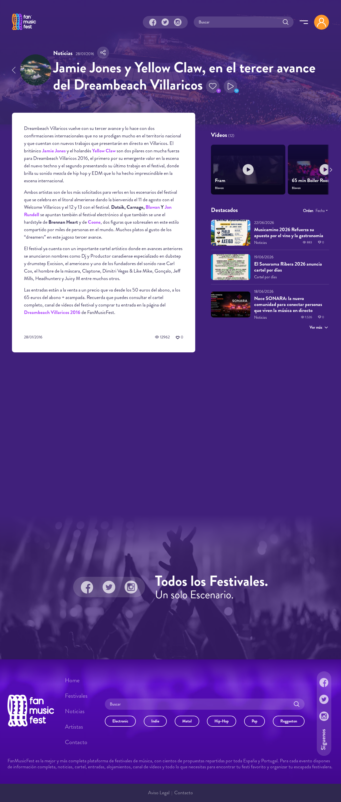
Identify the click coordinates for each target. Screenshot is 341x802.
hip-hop (221, 721)
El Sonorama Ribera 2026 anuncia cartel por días (288, 267)
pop (254, 721)
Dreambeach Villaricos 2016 (52, 312)
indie (155, 721)
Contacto (76, 742)
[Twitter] (165, 22)
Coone (94, 222)
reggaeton (288, 721)
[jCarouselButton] (330, 168)
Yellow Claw (104, 150)
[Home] (24, 31)
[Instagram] (177, 22)
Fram (220, 180)
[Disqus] (103, 426)
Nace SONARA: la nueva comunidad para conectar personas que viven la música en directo (288, 304)
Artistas (74, 726)
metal (187, 721)
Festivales (76, 696)
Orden (308, 210)
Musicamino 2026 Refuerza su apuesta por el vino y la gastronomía (288, 232)
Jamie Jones (54, 150)
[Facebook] (153, 22)
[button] (212, 86)
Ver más (316, 327)
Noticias (75, 711)
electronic (120, 721)
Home (72, 680)
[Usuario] (321, 22)
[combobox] (321, 211)
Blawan (153, 207)
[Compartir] (103, 53)
